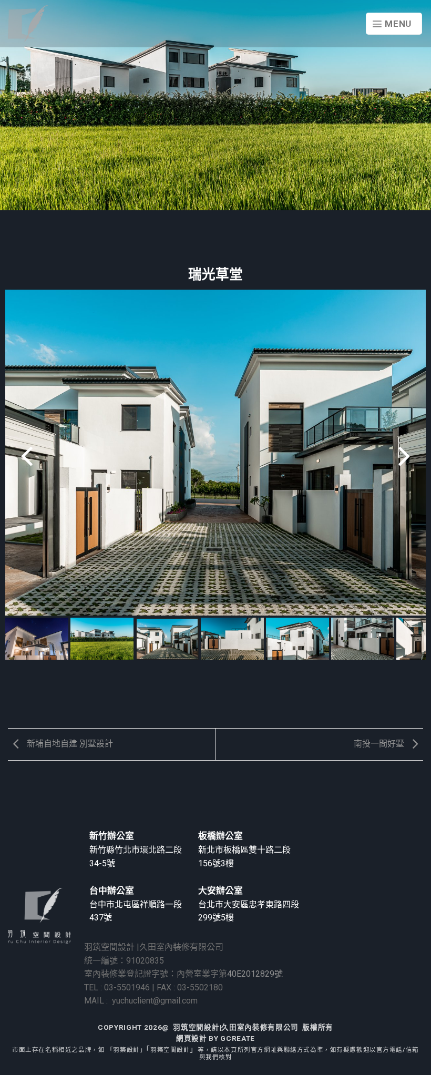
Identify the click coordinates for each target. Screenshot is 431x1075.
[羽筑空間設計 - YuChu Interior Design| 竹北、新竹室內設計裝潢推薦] (28, 23)
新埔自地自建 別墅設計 (69, 744)
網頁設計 (191, 1038)
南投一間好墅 (380, 744)
